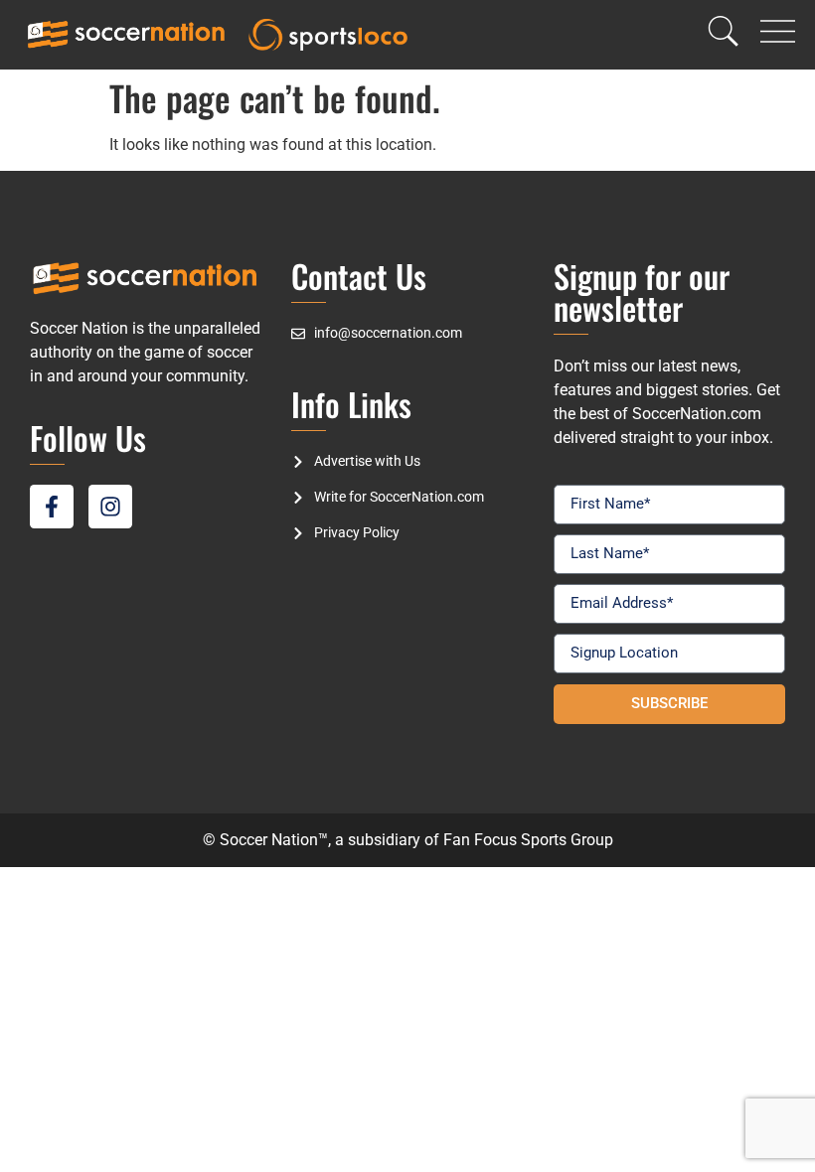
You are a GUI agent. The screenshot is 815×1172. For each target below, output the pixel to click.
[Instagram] (110, 506)
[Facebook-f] (52, 506)
